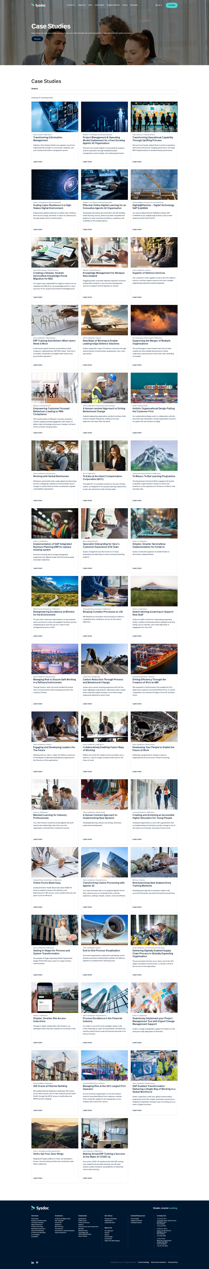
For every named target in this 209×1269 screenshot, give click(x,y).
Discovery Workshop (37, 1230)
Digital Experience (36, 1224)
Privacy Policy (173, 1262)
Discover (37, 39)
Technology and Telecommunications (84, 1233)
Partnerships (109, 1237)
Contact (171, 5)
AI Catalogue (35, 1234)
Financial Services (84, 1222)
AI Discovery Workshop (38, 1232)
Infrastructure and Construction (88, 1226)
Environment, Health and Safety (64, 1230)
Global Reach (109, 1220)
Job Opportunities (136, 1222)
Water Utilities (82, 1236)
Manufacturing (82, 1230)
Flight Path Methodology (112, 1241)
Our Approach (109, 1231)
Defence (80, 1224)
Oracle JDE (58, 1222)
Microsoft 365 (59, 1226)
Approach (82, 5)
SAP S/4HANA (59, 1220)
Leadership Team (110, 1222)
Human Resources (60, 1232)
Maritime (81, 1228)
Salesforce (58, 1224)
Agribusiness (82, 1218)
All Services (35, 1218)
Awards (107, 1232)
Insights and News (113, 5)
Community (108, 1238)
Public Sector (82, 1220)
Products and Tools (37, 1226)
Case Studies (99, 5)
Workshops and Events (38, 1228)
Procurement (59, 1228)
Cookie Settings (143, 1262)
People (124, 5)
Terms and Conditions (158, 1262)
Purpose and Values (111, 1218)
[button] (71, 5)
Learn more (37, 162)
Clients (107, 1235)
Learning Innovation (37, 1222)
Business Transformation (39, 1220)
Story (90, 5)
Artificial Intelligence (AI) (62, 1218)
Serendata (134, 5)
